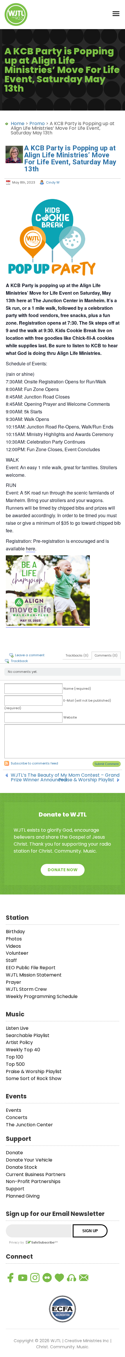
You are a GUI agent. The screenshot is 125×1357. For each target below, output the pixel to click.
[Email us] (83, 1277)
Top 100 (14, 1057)
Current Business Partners (35, 1174)
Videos (13, 946)
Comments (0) (106, 655)
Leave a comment (29, 655)
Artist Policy (19, 1042)
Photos (14, 939)
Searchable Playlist (27, 1035)
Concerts (16, 1117)
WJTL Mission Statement (34, 975)
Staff (11, 960)
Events (13, 1110)
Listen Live (17, 1028)
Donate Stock (21, 1167)
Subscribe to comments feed (34, 763)
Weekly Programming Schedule (42, 996)
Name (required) (77, 688)
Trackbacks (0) (77, 655)
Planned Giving (23, 1196)
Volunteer (17, 953)
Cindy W (53, 182)
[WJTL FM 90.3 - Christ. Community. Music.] (16, 14)
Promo (37, 123)
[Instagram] (35, 1277)
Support (15, 1188)
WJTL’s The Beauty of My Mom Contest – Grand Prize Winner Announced (65, 775)
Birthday (15, 931)
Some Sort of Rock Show (33, 1078)
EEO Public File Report (31, 967)
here (30, 548)
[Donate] (59, 1277)
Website (70, 717)
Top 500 (15, 1064)
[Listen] (71, 1277)
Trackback (19, 661)
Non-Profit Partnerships (33, 1181)
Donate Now (63, 870)
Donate (14, 1152)
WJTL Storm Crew (26, 989)
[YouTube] (22, 1277)
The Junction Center (29, 1124)
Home (17, 123)
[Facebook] (10, 1277)
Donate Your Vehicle (29, 1160)
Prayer (13, 982)
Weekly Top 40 (23, 1049)
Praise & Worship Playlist (86, 780)
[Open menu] (116, 14)
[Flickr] (47, 1277)
